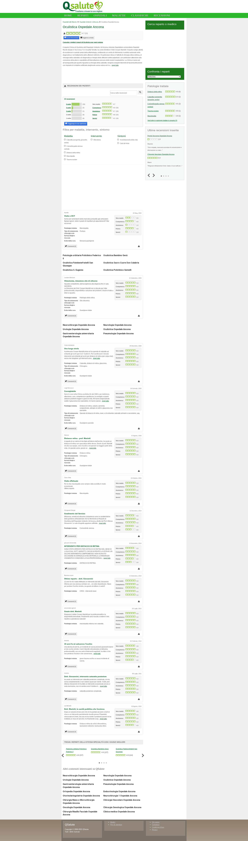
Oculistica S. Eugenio (73, 270)
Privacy (155, 830)
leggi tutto (115, 65)
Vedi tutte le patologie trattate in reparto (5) (162, 120)
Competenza (96, 107)
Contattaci (156, 825)
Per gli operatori (116, 825)
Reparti (82, 15)
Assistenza (96, 111)
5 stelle (68, 104)
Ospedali (100, 15)
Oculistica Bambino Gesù (115, 255)
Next (142, 755)
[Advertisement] (93, 75)
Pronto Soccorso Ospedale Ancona (160, 136)
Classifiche (139, 15)
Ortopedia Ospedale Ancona (76, 791)
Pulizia (94, 114)
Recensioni (162, 15)
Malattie (119, 15)
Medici (112, 822)
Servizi (94, 118)
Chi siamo (155, 822)
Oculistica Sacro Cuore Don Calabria (121, 263)
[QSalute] (83, 12)
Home (68, 15)
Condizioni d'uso (158, 827)
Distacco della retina (155, 92)
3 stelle (68, 111)
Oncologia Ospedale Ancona (76, 807)
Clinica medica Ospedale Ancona (119, 811)
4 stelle (68, 107)
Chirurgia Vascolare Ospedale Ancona (121, 800)
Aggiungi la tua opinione (77, 124)
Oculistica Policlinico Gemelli (117, 270)
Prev (63, 755)
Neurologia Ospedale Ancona (117, 325)
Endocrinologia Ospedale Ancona (119, 791)
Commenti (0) (72, 246)
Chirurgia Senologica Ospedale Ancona (122, 807)
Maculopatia (152, 116)
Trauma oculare (153, 111)
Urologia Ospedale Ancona (76, 329)
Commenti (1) (72, 699)
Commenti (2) (72, 601)
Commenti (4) (72, 732)
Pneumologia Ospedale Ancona (118, 333)
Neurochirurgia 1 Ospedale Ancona (120, 796)
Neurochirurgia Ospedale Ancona (79, 325)
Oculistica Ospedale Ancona (117, 329)
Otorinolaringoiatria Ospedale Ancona (81, 796)
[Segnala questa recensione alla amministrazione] (139, 246)
